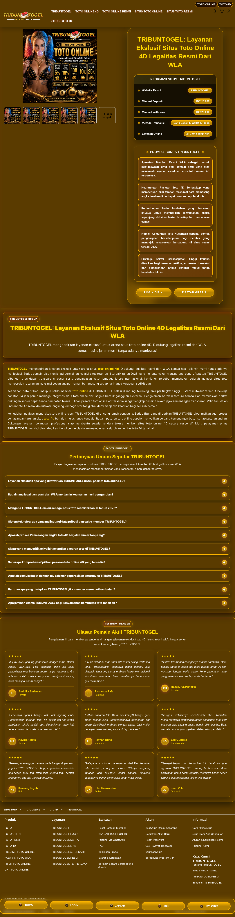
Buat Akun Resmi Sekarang (161, 827)
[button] (221, 11)
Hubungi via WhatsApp (111, 839)
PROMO (28, 906)
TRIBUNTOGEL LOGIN (64, 833)
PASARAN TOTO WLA (17, 857)
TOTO (8, 827)
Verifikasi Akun (153, 851)
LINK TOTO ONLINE (16, 869)
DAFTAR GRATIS (194, 292)
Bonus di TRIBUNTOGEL (207, 882)
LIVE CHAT (211, 905)
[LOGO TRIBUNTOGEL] (23, 16)
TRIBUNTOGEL (17, 368)
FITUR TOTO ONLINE (17, 863)
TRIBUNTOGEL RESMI (64, 857)
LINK (166, 905)
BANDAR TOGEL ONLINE (113, 833)
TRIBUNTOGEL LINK (63, 845)
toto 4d (49, 418)
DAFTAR (120, 906)
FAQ (101, 845)
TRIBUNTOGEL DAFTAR (65, 839)
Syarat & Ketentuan (109, 857)
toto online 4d (108, 368)
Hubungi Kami (200, 845)
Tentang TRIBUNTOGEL (206, 864)
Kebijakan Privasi (108, 851)
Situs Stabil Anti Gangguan (207, 833)
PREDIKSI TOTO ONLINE (19, 851)
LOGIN (74, 906)
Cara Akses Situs (202, 827)
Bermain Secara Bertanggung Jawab (115, 865)
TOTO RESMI (12, 839)
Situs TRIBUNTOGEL (204, 870)
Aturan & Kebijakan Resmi (207, 839)
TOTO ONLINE (13, 833)
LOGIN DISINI (154, 292)
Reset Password (154, 839)
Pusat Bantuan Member (112, 827)
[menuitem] (61, 11)
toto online (80, 391)
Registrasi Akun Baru (157, 833)
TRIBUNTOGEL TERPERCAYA (69, 863)
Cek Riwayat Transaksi (158, 845)
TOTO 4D (10, 845)
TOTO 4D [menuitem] (225, 4)
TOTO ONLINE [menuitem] (206, 4)
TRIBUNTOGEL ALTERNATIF (68, 851)
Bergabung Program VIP (159, 857)
